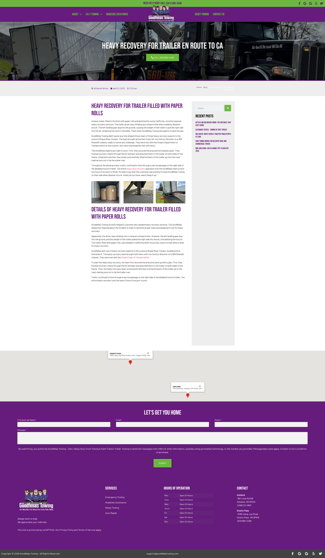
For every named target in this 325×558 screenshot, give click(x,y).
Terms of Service (86, 529)
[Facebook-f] (299, 3)
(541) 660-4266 (174, 3)
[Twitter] (321, 3)
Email (119, 420)
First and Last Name (26, 420)
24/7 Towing (92, 14)
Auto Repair (111, 513)
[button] (130, 362)
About (75, 14)
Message (21, 430)
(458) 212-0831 (174, 7)
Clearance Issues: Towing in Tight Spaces (211, 129)
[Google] (305, 3)
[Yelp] (316, 3)
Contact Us (218, 14)
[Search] (228, 108)
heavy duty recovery (135, 168)
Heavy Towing (202, 14)
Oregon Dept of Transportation (135, 257)
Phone (218, 420)
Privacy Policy (66, 529)
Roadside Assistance (117, 14)
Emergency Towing (114, 497)
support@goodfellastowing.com (162, 553)
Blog (205, 87)
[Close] (148, 353)
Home (199, 87)
